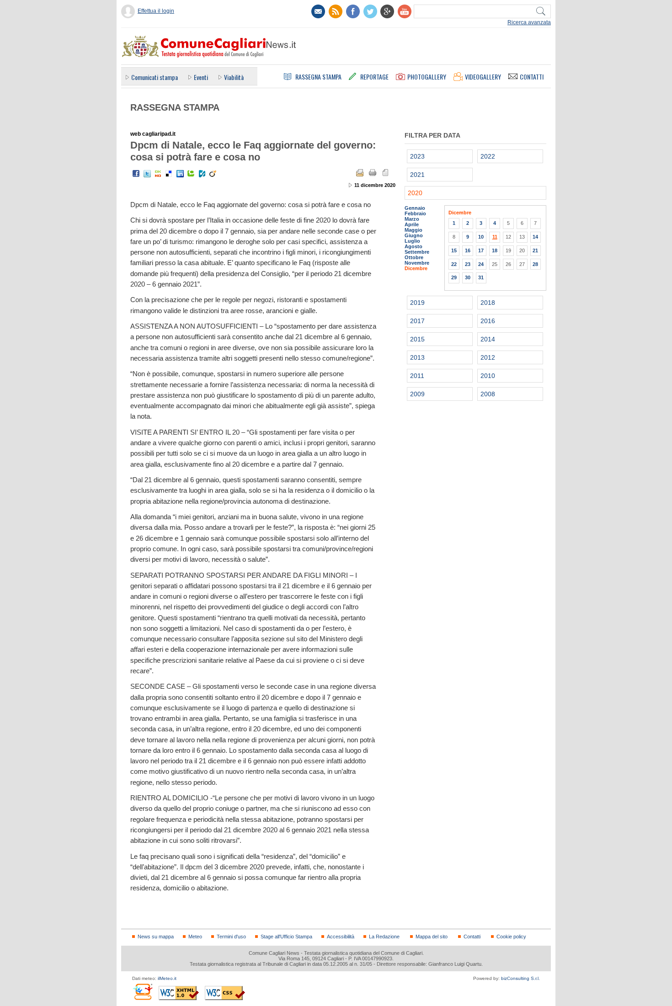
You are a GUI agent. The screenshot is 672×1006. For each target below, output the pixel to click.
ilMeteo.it (167, 978)
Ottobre (414, 257)
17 (481, 250)
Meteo (195, 936)
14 (535, 237)
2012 (487, 357)
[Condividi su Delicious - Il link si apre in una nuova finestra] (169, 173)
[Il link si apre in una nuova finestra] (353, 11)
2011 (417, 375)
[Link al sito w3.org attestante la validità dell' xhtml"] (179, 993)
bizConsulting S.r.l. (520, 978)
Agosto (413, 246)
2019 (417, 302)
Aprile (412, 224)
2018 (487, 302)
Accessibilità (340, 936)
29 (454, 277)
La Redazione (384, 936)
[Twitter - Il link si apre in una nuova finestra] (147, 173)
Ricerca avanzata (529, 22)
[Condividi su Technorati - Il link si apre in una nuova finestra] (191, 173)
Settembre (417, 252)
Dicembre (416, 268)
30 (467, 277)
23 (467, 264)
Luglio (412, 241)
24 (481, 264)
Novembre (417, 263)
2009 (417, 394)
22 (454, 264)
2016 (487, 321)
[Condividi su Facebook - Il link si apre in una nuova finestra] (136, 173)
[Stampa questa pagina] (372, 172)
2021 (417, 174)
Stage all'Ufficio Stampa (286, 936)
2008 (487, 394)
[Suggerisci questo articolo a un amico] (359, 172)
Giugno (414, 235)
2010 (487, 375)
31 (481, 277)
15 (454, 250)
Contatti (472, 936)
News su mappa (156, 936)
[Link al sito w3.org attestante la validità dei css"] (225, 993)
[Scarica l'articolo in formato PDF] (385, 172)
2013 (417, 357)
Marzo (412, 219)
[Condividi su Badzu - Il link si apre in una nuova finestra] (202, 173)
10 (481, 237)
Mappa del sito (432, 936)
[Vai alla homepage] (208, 46)
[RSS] (335, 11)
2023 (417, 156)
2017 (417, 321)
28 (535, 264)
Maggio (413, 230)
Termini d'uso (231, 936)
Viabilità (234, 77)
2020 (415, 193)
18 (494, 250)
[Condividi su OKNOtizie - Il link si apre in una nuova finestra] (158, 173)
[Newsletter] (318, 11)
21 (535, 250)
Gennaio (415, 208)
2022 (487, 156)
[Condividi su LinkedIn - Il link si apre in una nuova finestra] (180, 173)
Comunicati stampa (154, 77)
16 (467, 250)
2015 (417, 339)
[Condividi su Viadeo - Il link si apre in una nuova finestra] (213, 173)
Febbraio (415, 213)
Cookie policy (511, 936)
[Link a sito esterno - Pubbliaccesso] (142, 991)
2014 (487, 339)
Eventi (201, 77)
